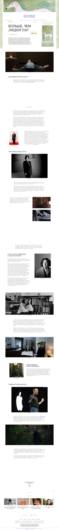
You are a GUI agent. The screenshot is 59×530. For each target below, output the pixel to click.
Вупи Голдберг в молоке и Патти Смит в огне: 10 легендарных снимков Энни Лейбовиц (36, 508)
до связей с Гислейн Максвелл (30, 81)
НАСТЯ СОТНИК (10, 34)
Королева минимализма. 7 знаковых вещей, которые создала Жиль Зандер (23, 508)
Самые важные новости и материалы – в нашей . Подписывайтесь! (29, 483)
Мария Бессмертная (14, 34)
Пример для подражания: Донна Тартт (48, 507)
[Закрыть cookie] (47, 529)
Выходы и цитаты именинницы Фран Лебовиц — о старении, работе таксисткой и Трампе (10, 508)
